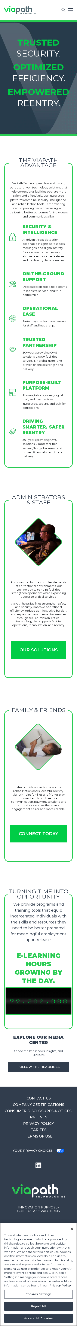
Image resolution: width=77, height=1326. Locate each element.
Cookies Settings (38, 1294)
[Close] (72, 1229)
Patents (38, 1117)
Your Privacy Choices (33, 1151)
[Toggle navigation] (70, 10)
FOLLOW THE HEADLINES (39, 1067)
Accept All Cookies (38, 1318)
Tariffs (38, 1130)
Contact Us (39, 1098)
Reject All (38, 1306)
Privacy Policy (38, 1123)
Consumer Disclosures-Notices (38, 1111)
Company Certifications (38, 1104)
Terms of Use (38, 1136)
